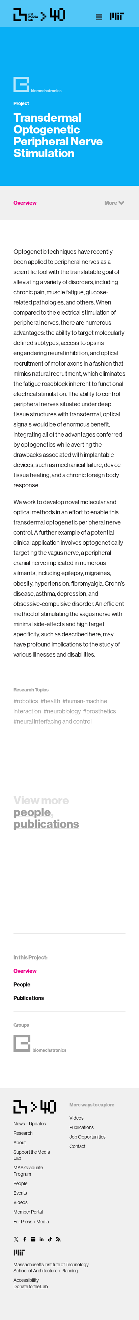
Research (22, 1133)
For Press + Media (31, 1222)
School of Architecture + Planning (45, 1271)
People (21, 984)
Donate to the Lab (30, 1287)
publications (46, 823)
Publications (28, 998)
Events (20, 1193)
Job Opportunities (88, 1137)
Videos (20, 1202)
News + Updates (29, 1124)
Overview (25, 971)
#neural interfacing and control (52, 721)
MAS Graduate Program (28, 1171)
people (32, 811)
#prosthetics (99, 711)
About (19, 1143)
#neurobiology (62, 711)
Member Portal (28, 1212)
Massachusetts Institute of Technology (51, 1265)
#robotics (25, 701)
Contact (77, 1146)
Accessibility (26, 1280)
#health (50, 701)
